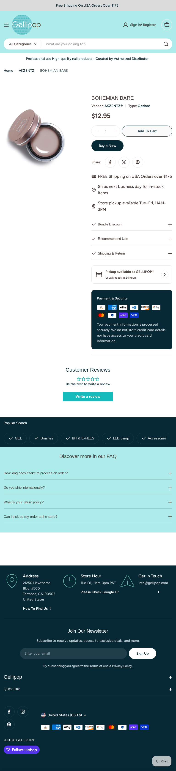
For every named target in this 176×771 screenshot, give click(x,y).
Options (144, 106)
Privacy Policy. (122, 666)
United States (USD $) (64, 715)
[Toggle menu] (6, 24)
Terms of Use (99, 666)
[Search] (166, 44)
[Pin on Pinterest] (137, 162)
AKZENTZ (26, 71)
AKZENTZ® (113, 106)
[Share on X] (123, 162)
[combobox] (88, 43)
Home (8, 71)
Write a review (88, 396)
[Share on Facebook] (110, 162)
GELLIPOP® (25, 740)
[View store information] (164, 274)
